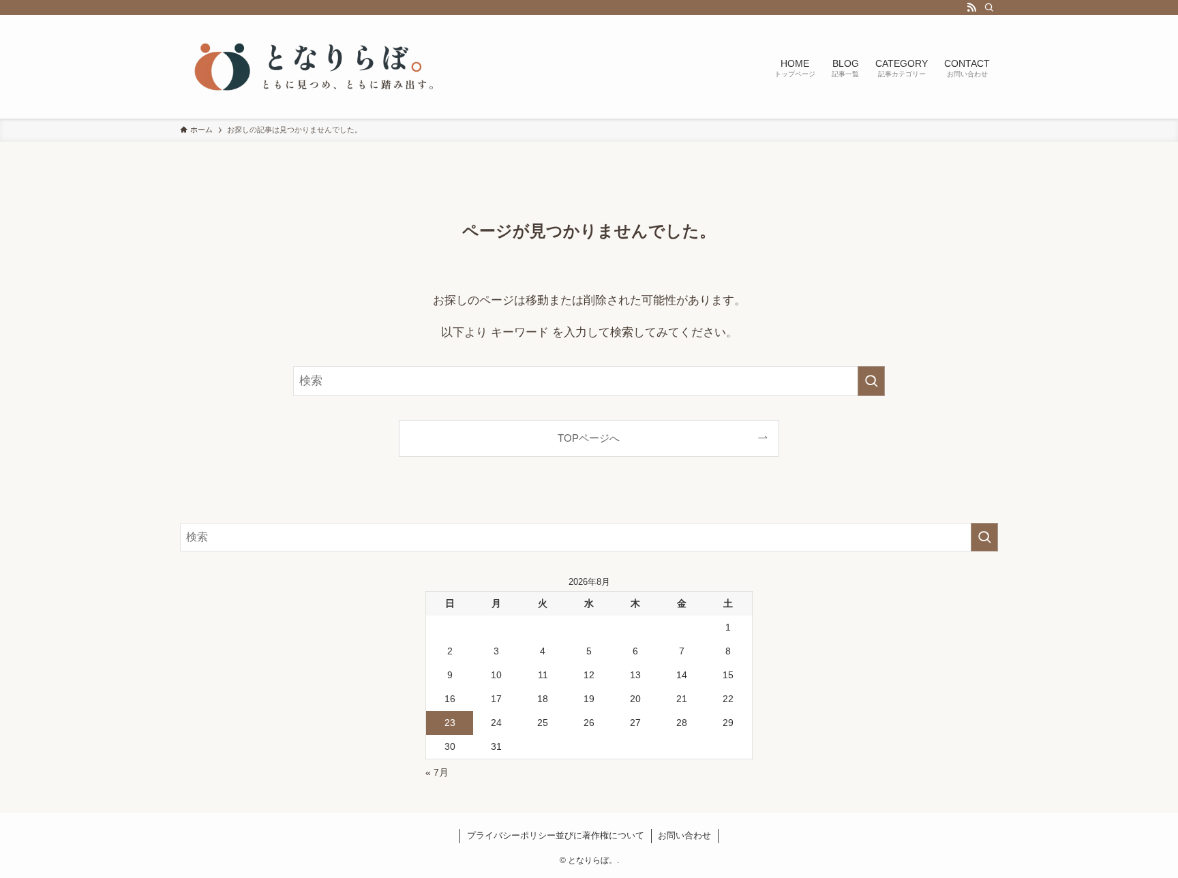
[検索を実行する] (871, 381)
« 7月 (437, 772)
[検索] (989, 7)
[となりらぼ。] (316, 67)
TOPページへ (589, 438)
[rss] (971, 7)
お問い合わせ (684, 835)
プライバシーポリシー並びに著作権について (555, 835)
